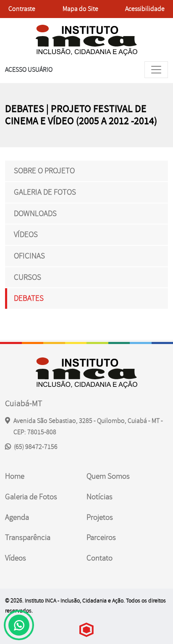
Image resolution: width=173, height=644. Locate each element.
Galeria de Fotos (31, 497)
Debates (29, 298)
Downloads (35, 214)
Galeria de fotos (45, 192)
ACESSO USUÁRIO (28, 69)
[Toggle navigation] (156, 69)
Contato (99, 558)
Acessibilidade (145, 9)
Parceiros (101, 537)
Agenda (17, 517)
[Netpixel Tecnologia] (86, 630)
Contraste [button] (21, 11)
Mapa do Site (80, 9)
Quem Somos (108, 476)
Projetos (99, 517)
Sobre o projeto (44, 171)
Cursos (27, 277)
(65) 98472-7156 (35, 447)
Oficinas (29, 256)
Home (14, 476)
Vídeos (26, 234)
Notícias (99, 497)
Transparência (27, 537)
